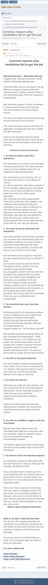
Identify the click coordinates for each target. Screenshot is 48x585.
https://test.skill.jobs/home (16, 559)
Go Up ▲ (31, 580)
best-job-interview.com (23, 81)
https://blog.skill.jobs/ (14, 556)
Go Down (5, 44)
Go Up (4, 567)
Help (15, 580)
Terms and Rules (22, 580)
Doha (5, 50)
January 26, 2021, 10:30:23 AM (13, 53)
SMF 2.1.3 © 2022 (19, 582)
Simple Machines (29, 582)
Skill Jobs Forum (11, 6)
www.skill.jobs (10, 553)
